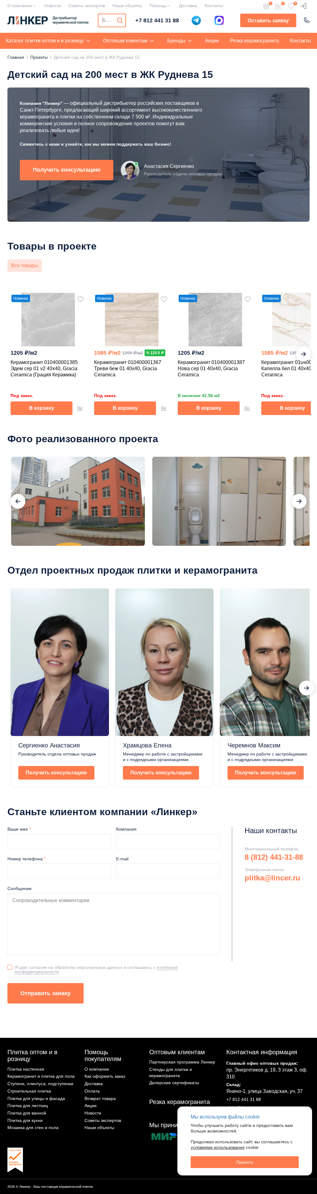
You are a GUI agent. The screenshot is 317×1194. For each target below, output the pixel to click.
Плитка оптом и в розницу (32, 1056)
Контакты (214, 5)
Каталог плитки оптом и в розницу (45, 40)
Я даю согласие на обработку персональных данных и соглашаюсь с (96, 969)
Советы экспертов (86, 5)
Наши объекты (127, 5)
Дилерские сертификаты (174, 1082)
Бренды (176, 40)
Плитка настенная (25, 1069)
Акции (212, 40)
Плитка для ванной (26, 1113)
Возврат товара (100, 1098)
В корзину (41, 408)
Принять (244, 1162)
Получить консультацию (66, 170)
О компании (19, 5)
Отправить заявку (45, 993)
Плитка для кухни (25, 1120)
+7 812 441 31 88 (157, 20)
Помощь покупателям (103, 1056)
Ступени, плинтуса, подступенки (40, 1083)
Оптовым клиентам (125, 40)
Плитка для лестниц (27, 1105)
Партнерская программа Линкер (182, 1061)
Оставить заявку (268, 20)
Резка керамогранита (254, 40)
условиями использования (218, 1147)
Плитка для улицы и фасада (36, 1098)
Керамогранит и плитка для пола (41, 1076)
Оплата (92, 1091)
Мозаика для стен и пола (33, 1127)
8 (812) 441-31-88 (274, 857)
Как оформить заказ (105, 1076)
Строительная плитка (29, 1091)
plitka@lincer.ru (272, 878)
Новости (52, 5)
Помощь (158, 5)
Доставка (188, 5)
